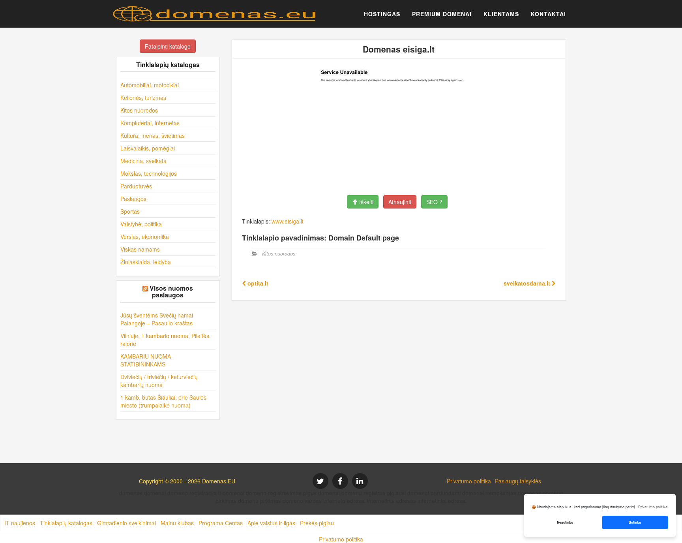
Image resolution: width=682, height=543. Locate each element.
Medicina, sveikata (143, 161)
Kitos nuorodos (139, 110)
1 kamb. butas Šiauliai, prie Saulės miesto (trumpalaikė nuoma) (163, 401)
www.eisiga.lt (288, 221)
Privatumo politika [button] (652, 506)
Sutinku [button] (635, 522)
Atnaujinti (399, 202)
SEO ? (434, 202)
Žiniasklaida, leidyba (145, 262)
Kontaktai (548, 14)
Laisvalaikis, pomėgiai (147, 148)
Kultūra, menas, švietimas (152, 135)
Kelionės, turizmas (143, 97)
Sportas (130, 211)
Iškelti (365, 202)
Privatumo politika (469, 481)
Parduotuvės (136, 186)
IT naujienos (19, 523)
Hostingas (382, 14)
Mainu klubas (177, 523)
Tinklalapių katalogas (66, 523)
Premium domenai (442, 14)
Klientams (501, 14)
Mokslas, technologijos (148, 173)
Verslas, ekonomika (144, 236)
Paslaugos (133, 199)
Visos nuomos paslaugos (171, 292)
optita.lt (257, 283)
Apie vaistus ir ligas (271, 523)
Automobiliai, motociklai (149, 85)
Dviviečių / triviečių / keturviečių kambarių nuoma (159, 381)
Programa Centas (221, 523)
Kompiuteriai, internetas (150, 123)
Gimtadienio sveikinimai (126, 523)
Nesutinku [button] (565, 522)
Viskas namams (140, 249)
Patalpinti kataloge (168, 46)
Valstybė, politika (141, 224)
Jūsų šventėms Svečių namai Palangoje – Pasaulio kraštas (156, 319)
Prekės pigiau (317, 523)
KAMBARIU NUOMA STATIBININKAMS (145, 360)
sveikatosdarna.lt (528, 283)
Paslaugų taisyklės (518, 481)
